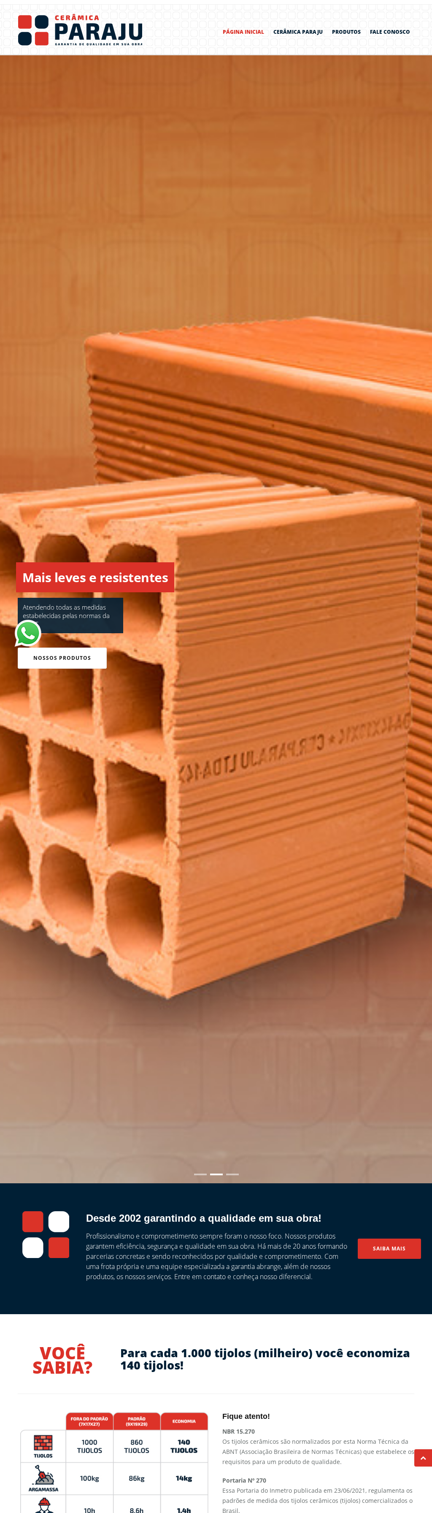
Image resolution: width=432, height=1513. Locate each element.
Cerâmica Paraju (298, 31)
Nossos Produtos (62, 658)
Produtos (346, 31)
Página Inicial (243, 31)
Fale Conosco (390, 31)
